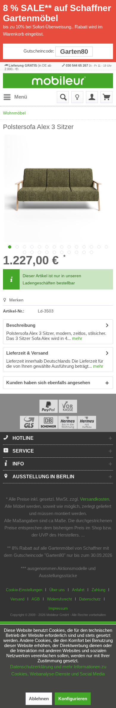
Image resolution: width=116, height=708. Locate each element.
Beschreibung (20, 325)
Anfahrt (78, 590)
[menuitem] (15, 97)
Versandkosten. (95, 499)
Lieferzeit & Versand (27, 352)
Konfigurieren (72, 698)
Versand (17, 599)
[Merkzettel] (77, 97)
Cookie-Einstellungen (24, 590)
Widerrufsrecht (59, 599)
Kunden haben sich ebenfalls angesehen (48, 382)
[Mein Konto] (92, 97)
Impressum (58, 608)
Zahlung (98, 590)
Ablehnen (39, 698)
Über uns (57, 590)
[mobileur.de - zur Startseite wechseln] (58, 80)
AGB (36, 599)
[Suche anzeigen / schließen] (63, 97)
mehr (76, 338)
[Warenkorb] (106, 97)
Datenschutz (90, 599)
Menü (20, 97)
